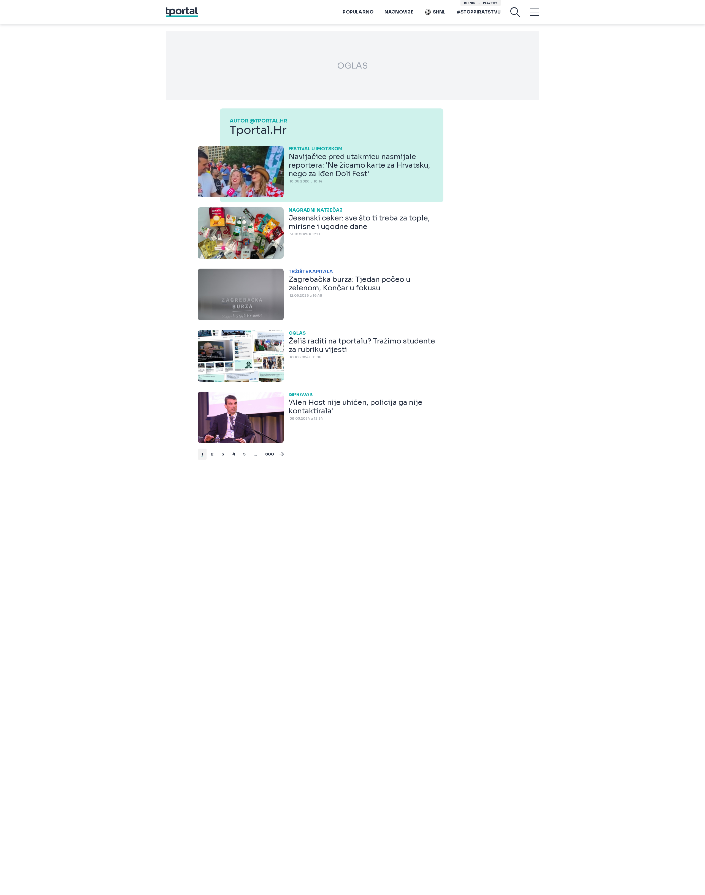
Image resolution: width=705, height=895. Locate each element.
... (255, 454)
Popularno (358, 12)
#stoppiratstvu (479, 12)
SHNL (439, 12)
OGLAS (352, 66)
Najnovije (398, 12)
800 (269, 454)
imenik (469, 3)
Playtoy (490, 3)
